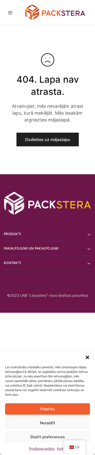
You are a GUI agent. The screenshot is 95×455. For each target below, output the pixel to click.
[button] (87, 357)
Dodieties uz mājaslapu (47, 139)
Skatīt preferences (47, 436)
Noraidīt (47, 423)
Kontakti (63, 448)
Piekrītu (47, 409)
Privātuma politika (41, 448)
